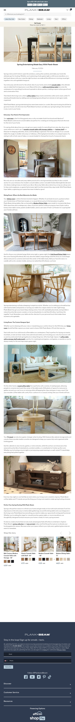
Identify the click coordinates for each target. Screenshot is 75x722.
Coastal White (64, 559)
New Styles (21, 19)
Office (64, 19)
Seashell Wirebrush (68, 559)
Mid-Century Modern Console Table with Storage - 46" (11, 556)
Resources (8, 701)
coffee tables (31, 96)
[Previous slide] (61, 533)
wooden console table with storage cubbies (38, 129)
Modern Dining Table (40, 203)
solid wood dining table (50, 87)
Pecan (5, 561)
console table (56, 85)
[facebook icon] (26, 677)
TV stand (10, 437)
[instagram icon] (39, 677)
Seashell (30, 559)
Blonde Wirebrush (61, 559)
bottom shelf (60, 129)
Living (48, 19)
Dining (31, 19)
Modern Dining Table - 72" (63, 554)
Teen (56, 19)
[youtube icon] (32, 677)
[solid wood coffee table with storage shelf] (37, 364)
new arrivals (31, 524)
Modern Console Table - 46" (46, 554)
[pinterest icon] (44, 677)
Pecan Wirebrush (57, 559)
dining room (11, 199)
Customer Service (11, 692)
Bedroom (40, 19)
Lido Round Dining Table (58, 254)
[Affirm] (37, 713)
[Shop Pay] (37, 718)
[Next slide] (69, 533)
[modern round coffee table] (37, 415)
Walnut (9, 561)
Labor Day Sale (9, 19)
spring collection (18, 524)
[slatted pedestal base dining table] (37, 283)
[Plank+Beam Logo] (37, 634)
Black (12, 561)
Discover (7, 684)
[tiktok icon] (49, 677)
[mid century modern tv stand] (37, 475)
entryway (10, 118)
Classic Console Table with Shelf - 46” (28, 554)
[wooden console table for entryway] (37, 158)
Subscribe (8, 667)
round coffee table (24, 386)
